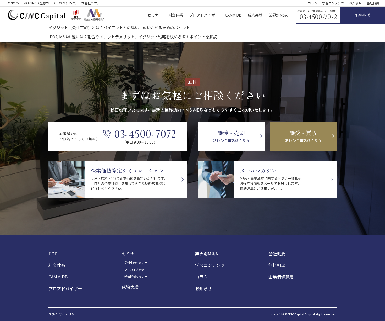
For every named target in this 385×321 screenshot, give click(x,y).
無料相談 (276, 265)
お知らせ (355, 3)
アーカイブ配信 (134, 269)
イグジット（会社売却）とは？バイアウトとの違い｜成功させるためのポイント (119, 27)
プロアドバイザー (65, 288)
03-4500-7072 (318, 16)
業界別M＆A (206, 253)
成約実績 (130, 287)
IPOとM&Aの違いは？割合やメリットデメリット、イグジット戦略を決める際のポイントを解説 (132, 36)
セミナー (130, 253)
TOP (52, 253)
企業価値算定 (281, 276)
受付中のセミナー (135, 262)
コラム (312, 3)
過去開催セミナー (135, 276)
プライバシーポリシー (62, 314)
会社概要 (373, 3)
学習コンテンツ (333, 3)
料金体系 (56, 265)
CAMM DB (58, 276)
